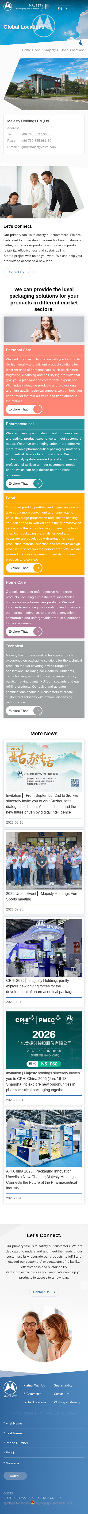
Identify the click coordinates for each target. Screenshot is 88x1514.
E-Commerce (32, 1394)
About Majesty (45, 50)
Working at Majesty (67, 1402)
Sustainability (63, 1385)
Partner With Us (34, 1385)
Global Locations (72, 50)
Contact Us (61, 1394)
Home (26, 50)
